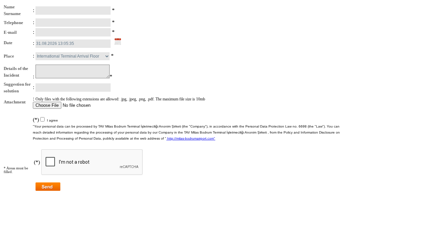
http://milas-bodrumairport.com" (190, 138)
